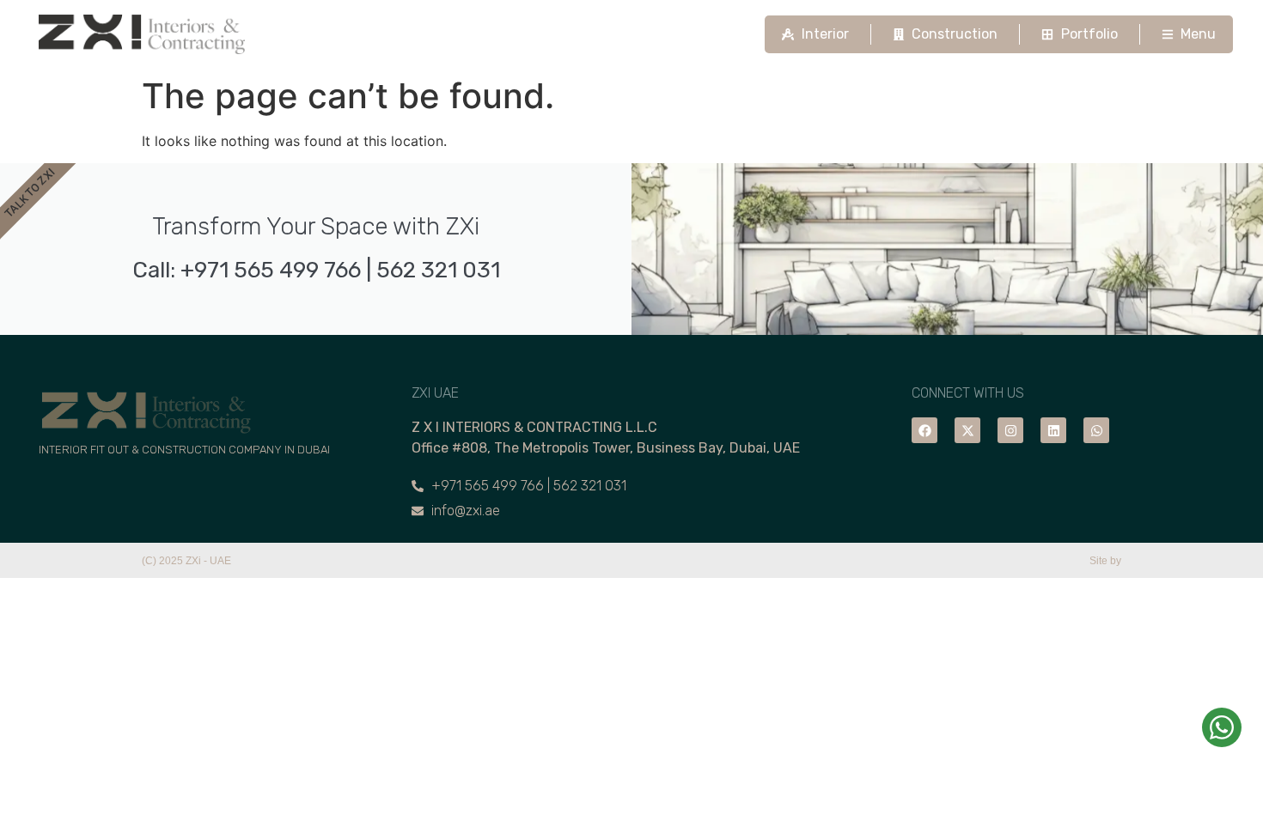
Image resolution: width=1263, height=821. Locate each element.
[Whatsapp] (1096, 430)
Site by (1105, 561)
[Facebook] (924, 430)
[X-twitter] (967, 430)
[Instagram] (1010, 430)
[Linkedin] (1053, 430)
